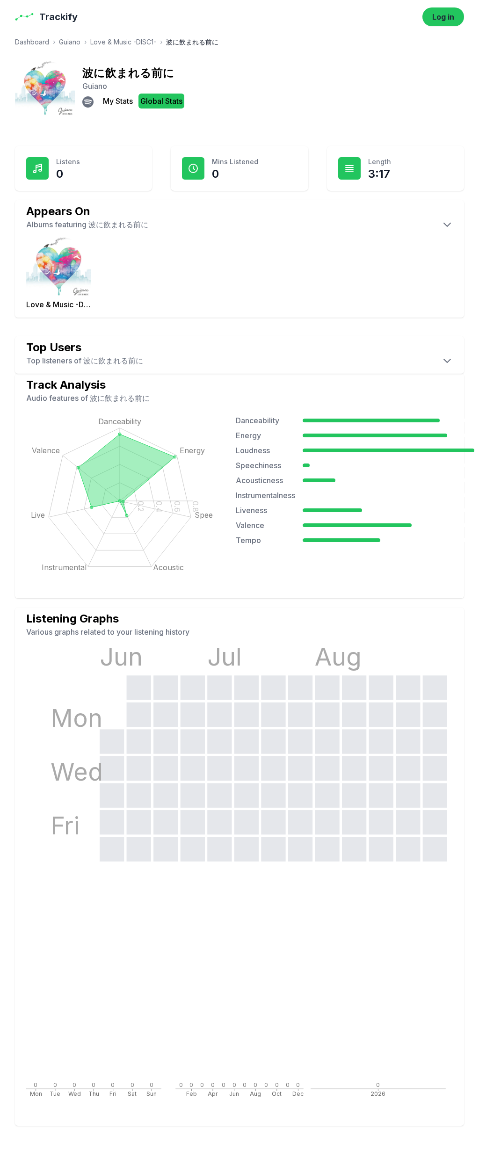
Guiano (69, 42)
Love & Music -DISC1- (123, 42)
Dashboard (32, 42)
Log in (443, 17)
